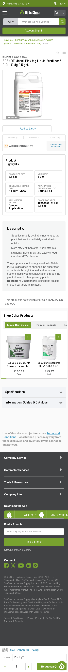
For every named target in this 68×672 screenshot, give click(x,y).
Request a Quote (51, 666)
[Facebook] (7, 567)
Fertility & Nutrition (16, 43)
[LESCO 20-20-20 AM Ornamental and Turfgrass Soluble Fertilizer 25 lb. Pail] (18, 347)
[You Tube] (22, 567)
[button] (17, 3)
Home (7, 40)
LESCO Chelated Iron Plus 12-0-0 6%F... (49, 365)
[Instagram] (36, 567)
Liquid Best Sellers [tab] (18, 325)
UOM (7, 657)
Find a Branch (13, 524)
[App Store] (18, 512)
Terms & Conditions (13, 618)
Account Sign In (34, 30)
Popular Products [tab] (46, 325)
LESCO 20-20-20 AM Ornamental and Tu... (19, 365)
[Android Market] (50, 512)
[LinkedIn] (29, 567)
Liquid (45, 43)
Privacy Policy (34, 618)
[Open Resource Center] (61, 665)
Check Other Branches (56, 145)
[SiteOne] (30, 15)
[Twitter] (14, 567)
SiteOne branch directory (17, 550)
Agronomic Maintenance (40, 40)
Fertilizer (34, 43)
